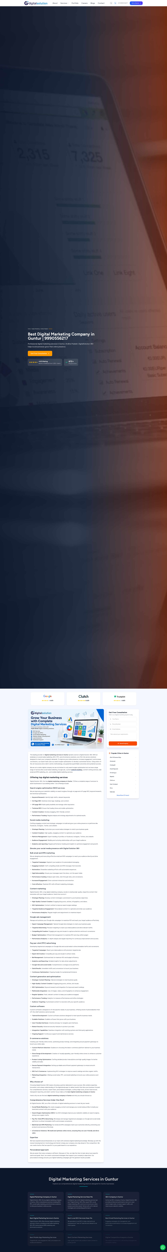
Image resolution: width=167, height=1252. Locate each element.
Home (29, 328)
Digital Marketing (36, 328)
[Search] (111, 3)
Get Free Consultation (39, 353)
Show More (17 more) (123, 795)
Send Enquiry (124, 743)
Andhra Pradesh (44, 328)
